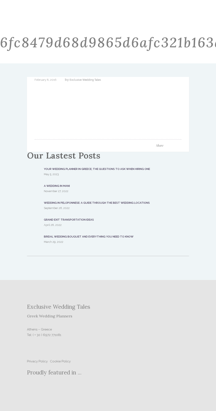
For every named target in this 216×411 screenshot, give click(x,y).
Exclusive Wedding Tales (85, 79)
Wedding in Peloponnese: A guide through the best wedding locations (97, 202)
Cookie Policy (60, 361)
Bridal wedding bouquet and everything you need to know (89, 236)
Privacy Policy (37, 361)
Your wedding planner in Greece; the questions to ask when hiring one (97, 169)
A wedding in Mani (57, 185)
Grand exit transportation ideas (69, 219)
